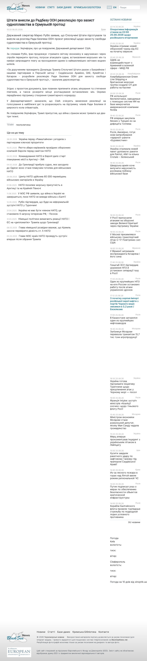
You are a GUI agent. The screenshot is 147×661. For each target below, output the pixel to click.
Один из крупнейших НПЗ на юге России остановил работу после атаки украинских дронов (125, 285)
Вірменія (136, 57)
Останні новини (120, 19)
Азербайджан (134, 74)
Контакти (103, 631)
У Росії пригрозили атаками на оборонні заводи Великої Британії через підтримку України (124, 221)
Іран (103, 29)
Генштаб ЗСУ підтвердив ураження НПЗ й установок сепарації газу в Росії (124, 269)
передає (15, 48)
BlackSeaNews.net (119, 640)
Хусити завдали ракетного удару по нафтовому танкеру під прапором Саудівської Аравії (123, 459)
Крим (137, 470)
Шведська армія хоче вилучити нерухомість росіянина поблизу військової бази (123, 169)
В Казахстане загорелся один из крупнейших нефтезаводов (123, 320)
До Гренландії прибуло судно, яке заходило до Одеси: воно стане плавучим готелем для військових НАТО (39, 168)
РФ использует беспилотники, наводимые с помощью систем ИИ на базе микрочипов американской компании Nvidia (125, 103)
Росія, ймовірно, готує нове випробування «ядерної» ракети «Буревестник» (123, 136)
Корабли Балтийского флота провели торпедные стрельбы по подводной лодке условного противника (125, 511)
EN (114, 7)
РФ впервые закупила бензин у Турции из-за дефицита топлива (123, 121)
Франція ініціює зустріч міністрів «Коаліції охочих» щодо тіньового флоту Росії (124, 404)
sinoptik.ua (141, 581)
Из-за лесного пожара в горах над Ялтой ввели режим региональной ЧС (124, 475)
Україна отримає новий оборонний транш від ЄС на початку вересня (124, 49)
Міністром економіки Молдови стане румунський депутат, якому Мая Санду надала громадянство (124, 423)
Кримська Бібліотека (87, 7)
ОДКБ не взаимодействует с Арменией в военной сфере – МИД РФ (122, 64)
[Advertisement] (91, 177)
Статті (51, 7)
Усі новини (134, 522)
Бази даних (64, 7)
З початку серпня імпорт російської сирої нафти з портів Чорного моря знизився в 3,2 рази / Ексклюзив (124, 304)
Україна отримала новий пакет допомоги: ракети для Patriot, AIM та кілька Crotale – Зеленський (124, 152)
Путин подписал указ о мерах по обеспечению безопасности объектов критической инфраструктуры (123, 492)
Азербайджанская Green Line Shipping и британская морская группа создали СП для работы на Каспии (124, 82)
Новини (40, 7)
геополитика (23, 124)
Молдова (136, 328)
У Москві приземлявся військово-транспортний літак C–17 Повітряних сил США (125, 238)
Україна (137, 26)
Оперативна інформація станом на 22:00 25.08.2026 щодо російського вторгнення (124, 33)
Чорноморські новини (54, 637)
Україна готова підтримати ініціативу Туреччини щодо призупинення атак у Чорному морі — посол (123, 387)
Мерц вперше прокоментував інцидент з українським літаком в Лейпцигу (125, 440)
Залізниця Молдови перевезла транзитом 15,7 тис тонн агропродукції (125, 334)
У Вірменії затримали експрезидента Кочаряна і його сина (125, 254)
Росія (138, 93)
